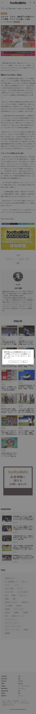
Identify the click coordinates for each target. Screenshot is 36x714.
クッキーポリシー (14, 362)
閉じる (24, 362)
